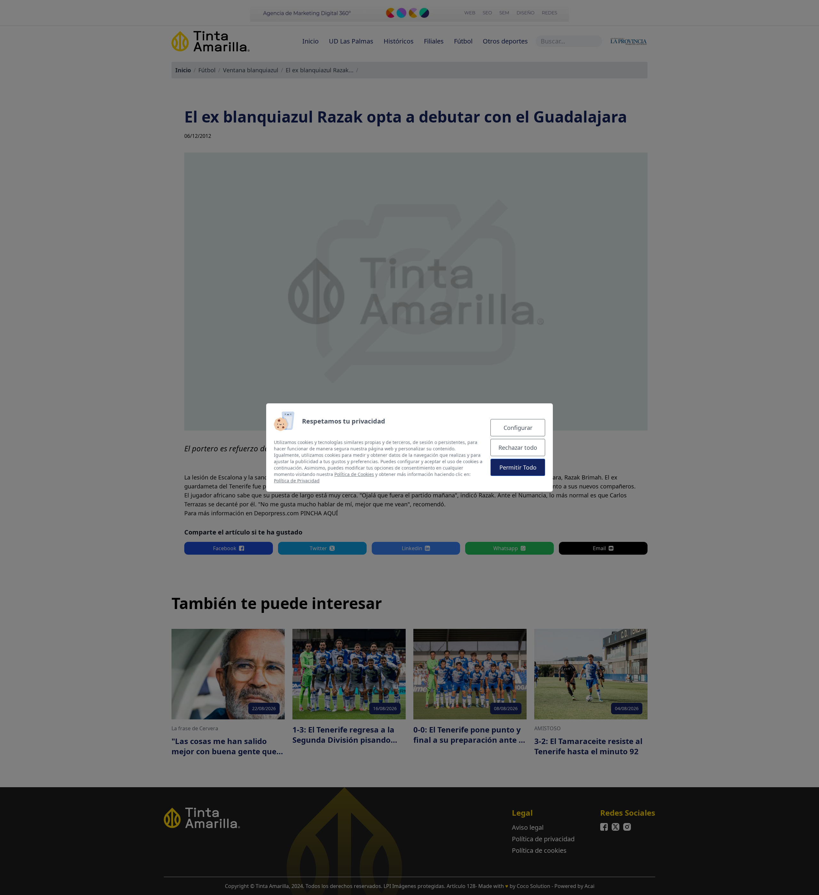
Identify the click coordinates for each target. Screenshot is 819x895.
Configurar (518, 428)
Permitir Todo (518, 467)
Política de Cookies (354, 474)
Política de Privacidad (297, 481)
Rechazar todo (517, 447)
